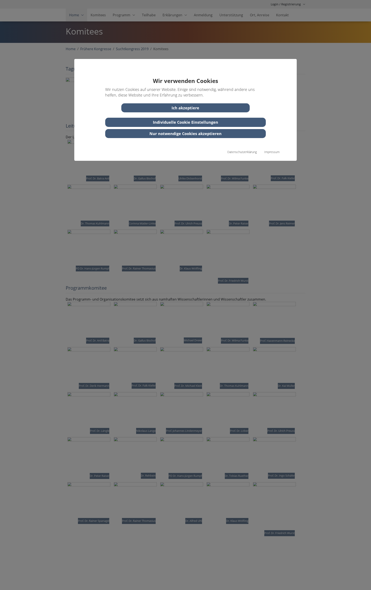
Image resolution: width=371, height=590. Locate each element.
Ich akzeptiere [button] (185, 107)
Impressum (272, 152)
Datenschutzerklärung (242, 152)
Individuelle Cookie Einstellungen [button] (185, 122)
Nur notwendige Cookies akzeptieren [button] (185, 133)
